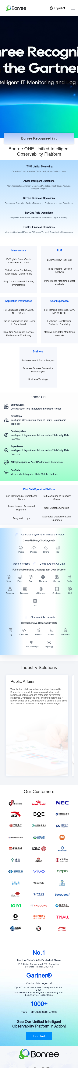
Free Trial (39, 80)
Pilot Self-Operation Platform (39, 489)
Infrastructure (18, 250)
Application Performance (18, 300)
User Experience (59, 300)
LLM (59, 250)
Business (38, 351)
